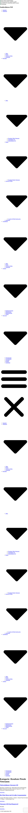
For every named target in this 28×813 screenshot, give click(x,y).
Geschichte (7, 362)
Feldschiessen (8, 312)
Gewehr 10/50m (8, 56)
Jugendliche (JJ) (11, 139)
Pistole (6, 54)
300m (6, 53)
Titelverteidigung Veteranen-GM (9, 785)
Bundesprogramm (9, 310)
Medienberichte (8, 313)
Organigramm (8, 357)
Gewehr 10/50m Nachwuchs (14, 219)
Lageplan (7, 360)
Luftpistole (7, 57)
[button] (14, 392)
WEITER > (2, 792)
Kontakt (7, 361)
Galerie (7, 314)
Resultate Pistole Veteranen (14, 180)
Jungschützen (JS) (12, 140)
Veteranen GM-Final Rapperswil (9, 804)
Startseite (5, 10)
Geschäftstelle (8, 359)
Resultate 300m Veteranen (13, 138)
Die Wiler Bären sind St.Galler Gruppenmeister (13, 795)
